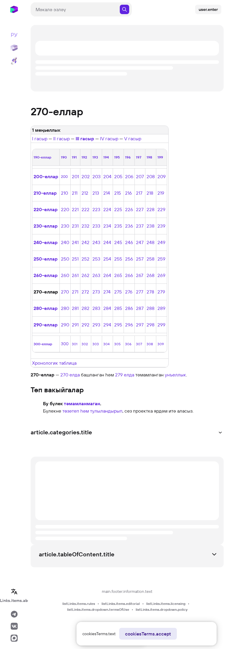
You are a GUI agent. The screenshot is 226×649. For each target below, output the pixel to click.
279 (161, 292)
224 (107, 209)
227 (140, 209)
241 (75, 242)
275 (118, 292)
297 (140, 325)
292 (85, 325)
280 (65, 308)
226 (129, 209)
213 (95, 193)
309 (160, 344)
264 (107, 275)
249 (161, 242)
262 (85, 275)
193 (95, 157)
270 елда (70, 375)
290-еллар (46, 325)
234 (107, 226)
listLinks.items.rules (78, 603)
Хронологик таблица (54, 363)
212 (85, 193)
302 (85, 344)
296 (129, 325)
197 (138, 157)
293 (96, 325)
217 (139, 193)
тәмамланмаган (82, 403)
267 (139, 275)
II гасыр (61, 138)
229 (161, 209)
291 (75, 325)
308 (150, 344)
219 (160, 193)
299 (161, 325)
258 (150, 259)
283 (96, 308)
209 (161, 176)
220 (65, 209)
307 (139, 344)
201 (75, 176)
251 (75, 259)
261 (75, 275)
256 (129, 259)
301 (74, 344)
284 (107, 308)
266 (129, 275)
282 (85, 308)
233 (96, 226)
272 (85, 292)
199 (160, 157)
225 (118, 209)
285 (118, 308)
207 (140, 176)
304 (106, 344)
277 (139, 292)
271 (75, 292)
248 (150, 242)
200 (64, 176)
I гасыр (39, 138)
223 (96, 209)
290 (65, 325)
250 (65, 259)
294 (107, 325)
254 (107, 259)
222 (85, 209)
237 (140, 226)
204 (107, 176)
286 (129, 308)
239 (161, 226)
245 (118, 242)
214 (106, 193)
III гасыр (85, 138)
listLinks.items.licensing (165, 603)
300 (65, 343)
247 (140, 242)
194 (106, 157)
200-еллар (46, 176)
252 (85, 259)
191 (74, 157)
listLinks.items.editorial (121, 603)
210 (64, 193)
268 (150, 275)
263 (96, 275)
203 (96, 176)
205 (118, 176)
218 (150, 193)
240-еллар (46, 242)
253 (96, 259)
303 (95, 344)
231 (75, 226)
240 (65, 242)
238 (150, 226)
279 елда (124, 375)
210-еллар (45, 193)
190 (64, 157)
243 (96, 242)
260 (65, 275)
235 (118, 226)
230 (65, 226)
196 (128, 157)
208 (151, 176)
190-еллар (42, 157)
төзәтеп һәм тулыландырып (92, 411)
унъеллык (175, 375)
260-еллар (46, 275)
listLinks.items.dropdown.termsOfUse (98, 609)
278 (150, 292)
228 (150, 209)
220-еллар (46, 209)
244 (107, 242)
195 (117, 157)
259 (161, 259)
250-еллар (46, 259)
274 (107, 292)
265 (118, 275)
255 (118, 259)
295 (118, 325)
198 (149, 157)
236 (129, 226)
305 (117, 344)
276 (128, 292)
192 (84, 157)
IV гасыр (109, 138)
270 (65, 292)
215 (117, 193)
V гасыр (132, 138)
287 (140, 308)
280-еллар (46, 308)
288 (150, 308)
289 (161, 308)
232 (85, 226)
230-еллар (46, 226)
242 (85, 242)
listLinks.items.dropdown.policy (161, 609)
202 (86, 176)
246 (129, 242)
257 (140, 259)
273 (96, 292)
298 (150, 325)
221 (75, 209)
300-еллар (43, 344)
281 (75, 308)
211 (74, 193)
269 (161, 275)
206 (129, 176)
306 (128, 344)
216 (128, 193)
